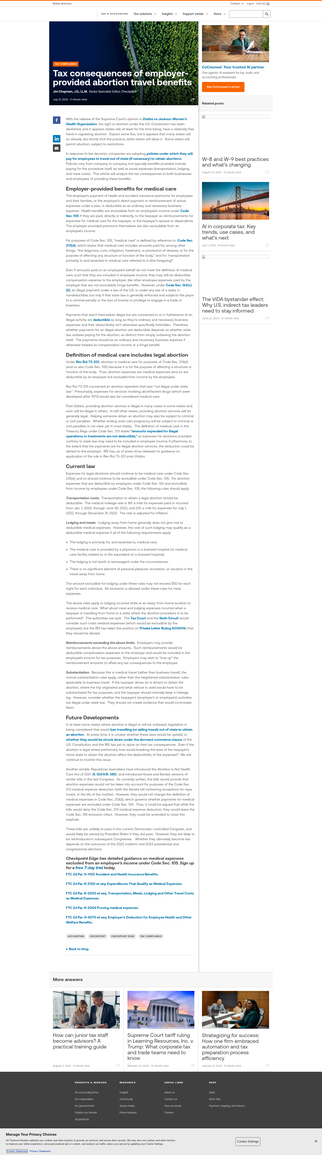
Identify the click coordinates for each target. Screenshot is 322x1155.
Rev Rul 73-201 (87, 362)
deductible (101, 320)
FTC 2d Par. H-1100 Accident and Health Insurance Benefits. (112, 874)
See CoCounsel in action (223, 87)
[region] (161, 1141)
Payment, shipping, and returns (227, 1105)
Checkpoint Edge (123, 936)
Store (212, 1092)
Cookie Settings (248, 1141)
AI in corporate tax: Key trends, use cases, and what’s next (229, 232)
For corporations (84, 1099)
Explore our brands (86, 1112)
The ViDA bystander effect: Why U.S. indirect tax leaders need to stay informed (235, 305)
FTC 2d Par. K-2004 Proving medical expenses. (102, 908)
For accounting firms (86, 1092)
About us (169, 1092)
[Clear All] (259, 14)
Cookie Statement (17, 1151)
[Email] (56, 148)
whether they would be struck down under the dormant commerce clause (124, 740)
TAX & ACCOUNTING (114, 13)
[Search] (266, 14)
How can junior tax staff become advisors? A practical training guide (80, 1041)
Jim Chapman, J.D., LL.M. (70, 91)
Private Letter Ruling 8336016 (163, 628)
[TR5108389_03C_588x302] (235, 43)
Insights (124, 1092)
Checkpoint (98, 936)
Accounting (76, 936)
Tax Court (138, 618)
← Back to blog (77, 949)
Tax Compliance (66, 64)
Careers (168, 1112)
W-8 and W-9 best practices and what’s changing (235, 162)
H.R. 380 (109, 774)
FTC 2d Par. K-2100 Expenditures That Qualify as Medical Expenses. (124, 884)
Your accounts (172, 1105)
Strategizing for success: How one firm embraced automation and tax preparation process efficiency (230, 1046)
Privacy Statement (39, 1151)
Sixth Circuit (169, 618)
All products (82, 1119)
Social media (127, 1105)
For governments (84, 1105)
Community (126, 1099)
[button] (146, 14)
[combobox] (250, 14)
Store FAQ (214, 1099)
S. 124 (97, 774)
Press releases (128, 1112)
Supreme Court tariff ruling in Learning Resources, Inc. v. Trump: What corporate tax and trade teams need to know (160, 1046)
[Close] (316, 1141)
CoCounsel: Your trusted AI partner (233, 67)
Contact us (170, 1099)
